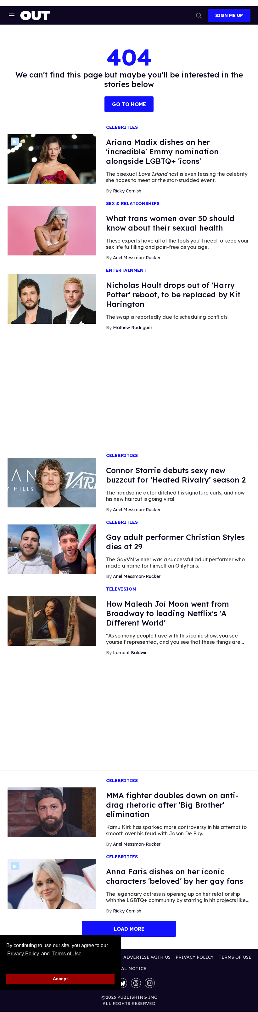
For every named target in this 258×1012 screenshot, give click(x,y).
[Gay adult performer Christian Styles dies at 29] (52, 549)
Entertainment (126, 270)
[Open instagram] (150, 983)
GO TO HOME (129, 104)
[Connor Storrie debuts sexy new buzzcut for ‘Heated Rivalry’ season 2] (52, 482)
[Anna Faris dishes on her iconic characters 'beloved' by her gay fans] (52, 883)
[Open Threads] (136, 983)
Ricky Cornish (127, 190)
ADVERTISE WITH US (147, 957)
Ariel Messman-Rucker (136, 257)
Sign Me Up (229, 15)
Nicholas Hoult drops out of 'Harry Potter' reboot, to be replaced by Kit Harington (173, 294)
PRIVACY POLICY (195, 957)
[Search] (199, 15)
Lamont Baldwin (130, 652)
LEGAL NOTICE (129, 968)
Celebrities (122, 127)
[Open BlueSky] (122, 983)
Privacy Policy (23, 953)
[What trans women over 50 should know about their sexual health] (52, 230)
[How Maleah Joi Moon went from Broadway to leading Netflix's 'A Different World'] (52, 620)
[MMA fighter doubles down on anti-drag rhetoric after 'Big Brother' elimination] (52, 812)
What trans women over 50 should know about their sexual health (170, 223)
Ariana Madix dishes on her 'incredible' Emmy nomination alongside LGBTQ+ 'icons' (162, 151)
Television (121, 589)
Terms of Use (66, 953)
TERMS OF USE (235, 957)
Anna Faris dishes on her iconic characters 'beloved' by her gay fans (174, 876)
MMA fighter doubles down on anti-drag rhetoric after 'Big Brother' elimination (172, 805)
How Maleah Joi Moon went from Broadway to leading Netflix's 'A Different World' (167, 613)
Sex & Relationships (133, 203)
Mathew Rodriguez (133, 327)
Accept (60, 978)
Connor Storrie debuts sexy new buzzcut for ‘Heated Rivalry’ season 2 (176, 475)
